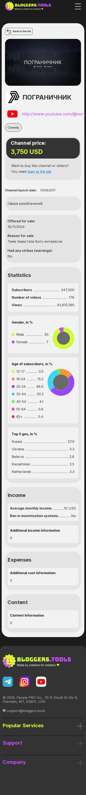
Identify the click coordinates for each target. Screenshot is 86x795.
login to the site (39, 171)
